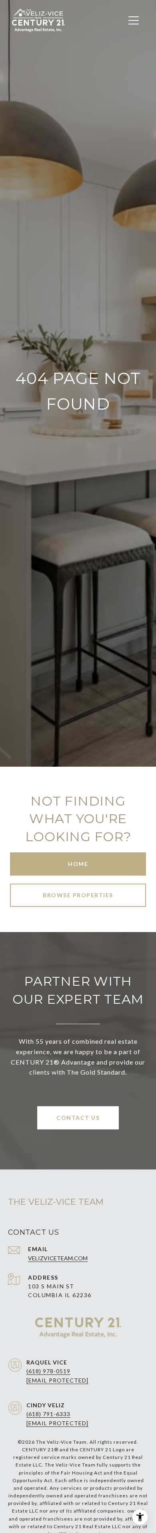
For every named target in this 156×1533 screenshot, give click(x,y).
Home (78, 863)
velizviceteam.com (58, 1258)
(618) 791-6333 (48, 1413)
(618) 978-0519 (48, 1371)
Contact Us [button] (78, 1117)
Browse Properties (78, 895)
